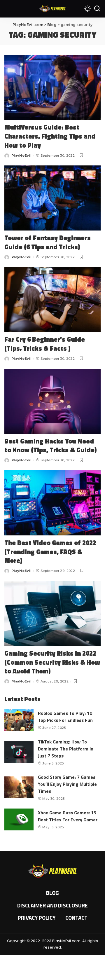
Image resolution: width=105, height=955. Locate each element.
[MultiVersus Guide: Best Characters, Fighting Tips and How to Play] (52, 87)
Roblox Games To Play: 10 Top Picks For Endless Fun (65, 717)
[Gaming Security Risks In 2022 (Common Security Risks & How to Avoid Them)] (52, 613)
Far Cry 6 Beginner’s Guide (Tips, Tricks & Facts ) (44, 343)
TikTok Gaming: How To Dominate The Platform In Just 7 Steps (65, 748)
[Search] (97, 9)
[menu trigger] (11, 9)
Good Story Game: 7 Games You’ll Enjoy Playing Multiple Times (67, 784)
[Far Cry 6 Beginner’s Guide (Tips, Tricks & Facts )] (52, 299)
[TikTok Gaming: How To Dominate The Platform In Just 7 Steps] (19, 752)
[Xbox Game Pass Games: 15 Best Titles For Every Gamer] (19, 819)
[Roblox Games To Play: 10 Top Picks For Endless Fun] (19, 720)
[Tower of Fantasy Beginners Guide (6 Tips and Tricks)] (52, 198)
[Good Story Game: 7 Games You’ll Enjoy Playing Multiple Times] (19, 787)
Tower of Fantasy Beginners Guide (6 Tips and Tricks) (47, 242)
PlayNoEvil (21, 155)
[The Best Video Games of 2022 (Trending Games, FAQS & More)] (52, 502)
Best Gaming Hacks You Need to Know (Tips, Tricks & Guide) (50, 445)
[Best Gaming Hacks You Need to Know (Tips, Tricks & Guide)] (52, 401)
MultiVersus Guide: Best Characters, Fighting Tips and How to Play (49, 136)
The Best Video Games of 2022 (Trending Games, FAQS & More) (50, 552)
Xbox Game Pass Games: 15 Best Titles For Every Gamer (67, 816)
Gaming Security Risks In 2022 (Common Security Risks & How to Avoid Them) (52, 662)
